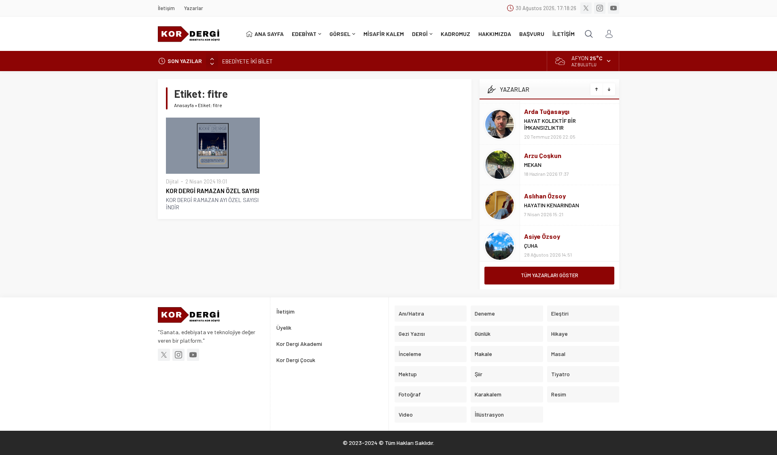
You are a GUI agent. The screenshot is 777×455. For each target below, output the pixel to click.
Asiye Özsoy (542, 232)
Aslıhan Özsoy (545, 191)
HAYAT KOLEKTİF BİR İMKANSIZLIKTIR (550, 119)
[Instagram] (599, 8)
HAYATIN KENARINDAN (551, 200)
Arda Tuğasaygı (546, 107)
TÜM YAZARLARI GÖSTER (549, 275)
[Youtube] (613, 8)
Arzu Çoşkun (542, 151)
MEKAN (532, 160)
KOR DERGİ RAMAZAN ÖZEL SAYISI (212, 190)
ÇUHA (531, 241)
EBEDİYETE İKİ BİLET (247, 60)
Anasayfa (184, 105)
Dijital (172, 181)
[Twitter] (586, 8)
